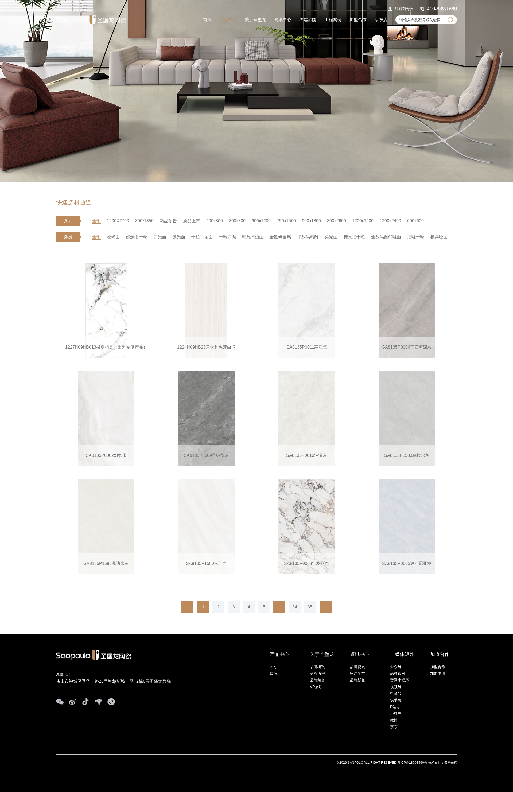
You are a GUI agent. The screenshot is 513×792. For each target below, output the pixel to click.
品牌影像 (357, 680)
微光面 (178, 237)
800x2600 (336, 221)
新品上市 (191, 221)
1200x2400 (390, 221)
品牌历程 (317, 673)
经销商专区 (404, 9)
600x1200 (261, 221)
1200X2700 (118, 221)
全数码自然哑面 (386, 237)
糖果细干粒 (354, 237)
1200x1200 (363, 221)
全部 (96, 221)
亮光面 (159, 237)
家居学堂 (357, 673)
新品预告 (168, 221)
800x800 (237, 221)
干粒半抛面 (202, 237)
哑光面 (113, 237)
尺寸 (273, 667)
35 (310, 607)
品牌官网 (397, 673)
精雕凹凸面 (252, 237)
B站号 (395, 707)
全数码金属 (280, 237)
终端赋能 (307, 19)
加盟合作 (358, 19)
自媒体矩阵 (402, 654)
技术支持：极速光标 (442, 762)
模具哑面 (439, 237)
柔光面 (331, 237)
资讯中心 (282, 19)
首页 (207, 19)
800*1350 (144, 221)
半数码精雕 (307, 237)
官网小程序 (399, 680)
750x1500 (286, 221)
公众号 (395, 667)
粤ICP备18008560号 (412, 762)
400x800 (214, 221)
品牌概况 (317, 667)
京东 (394, 727)
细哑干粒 (415, 237)
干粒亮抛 (227, 237)
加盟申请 (437, 673)
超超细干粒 (136, 237)
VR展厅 (316, 687)
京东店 (381, 19)
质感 (273, 673)
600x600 (415, 221)
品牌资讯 (357, 667)
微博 (394, 720)
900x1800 (311, 221)
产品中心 (228, 19)
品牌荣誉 (317, 680)
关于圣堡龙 (255, 19)
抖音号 (395, 693)
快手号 (395, 700)
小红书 (395, 713)
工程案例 (332, 19)
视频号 (395, 687)
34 (294, 607)
